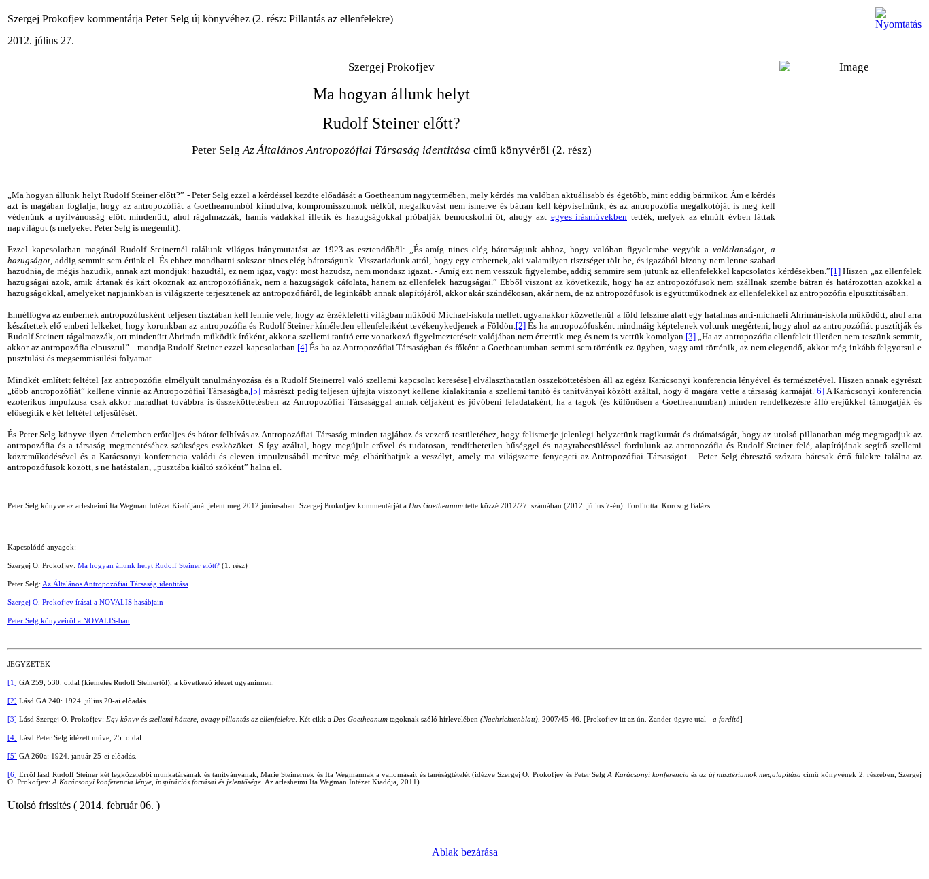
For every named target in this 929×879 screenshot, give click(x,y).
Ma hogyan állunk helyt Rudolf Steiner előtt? (149, 565)
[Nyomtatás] (898, 15)
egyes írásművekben (589, 217)
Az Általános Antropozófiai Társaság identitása (115, 584)
